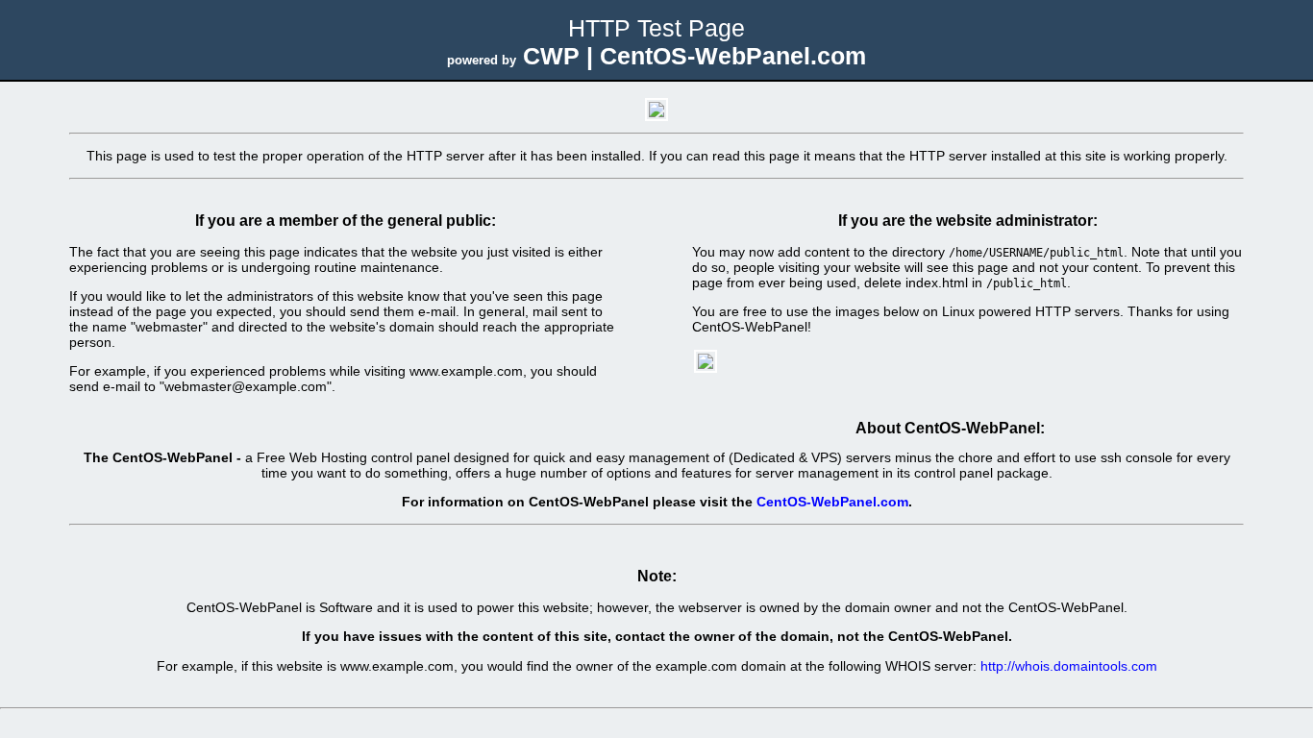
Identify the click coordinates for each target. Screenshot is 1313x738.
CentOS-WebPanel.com (832, 501)
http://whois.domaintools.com (1068, 666)
